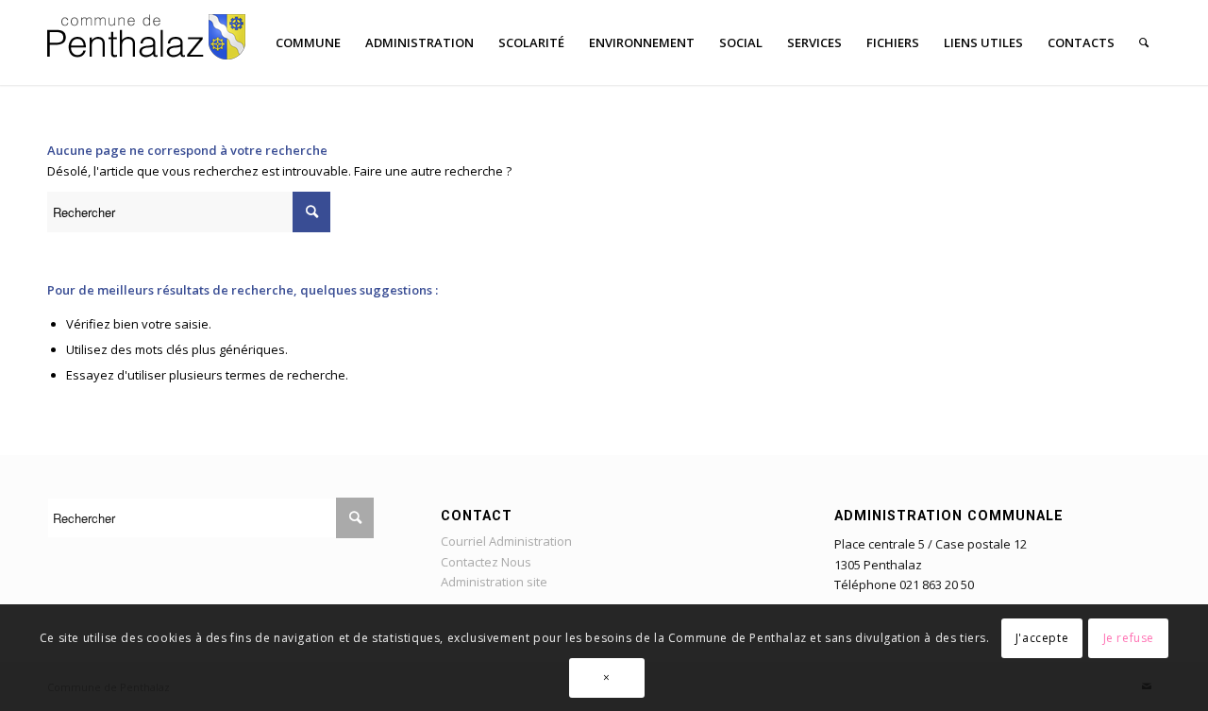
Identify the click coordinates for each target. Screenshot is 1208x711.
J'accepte (1041, 637)
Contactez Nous (486, 561)
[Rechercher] (1144, 42)
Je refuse (1128, 637)
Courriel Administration (506, 541)
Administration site (494, 581)
